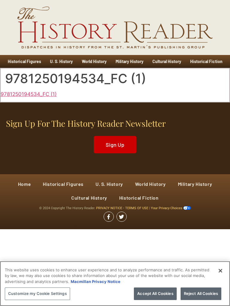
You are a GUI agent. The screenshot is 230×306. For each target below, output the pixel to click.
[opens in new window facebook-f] (109, 217)
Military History (129, 61)
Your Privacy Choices (167, 208)
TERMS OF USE (137, 208)
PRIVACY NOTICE (109, 208)
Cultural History (166, 61)
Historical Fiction (206, 61)
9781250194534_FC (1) (29, 94)
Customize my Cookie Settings (37, 293)
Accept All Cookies (155, 293)
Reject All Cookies (201, 293)
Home (24, 184)
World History (94, 61)
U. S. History (61, 61)
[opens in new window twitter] (121, 217)
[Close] (220, 270)
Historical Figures (24, 61)
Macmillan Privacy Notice (95, 281)
